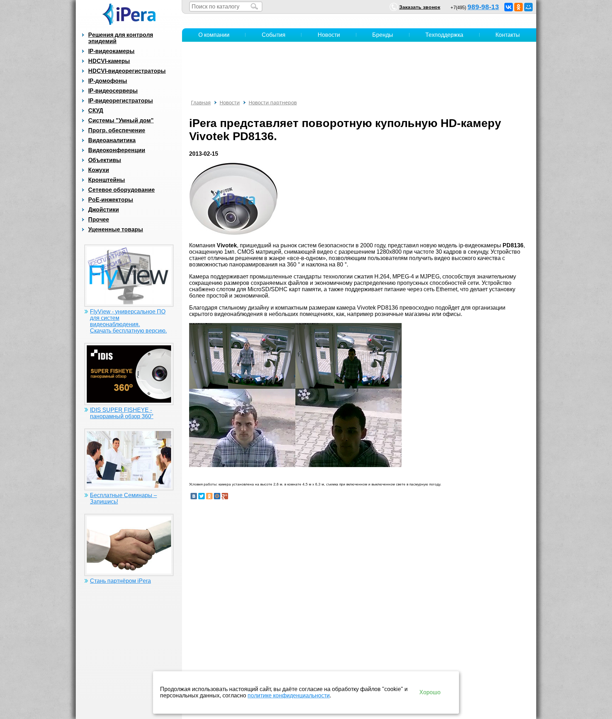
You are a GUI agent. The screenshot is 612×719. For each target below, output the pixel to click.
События (273, 35)
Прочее (98, 220)
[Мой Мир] (528, 7)
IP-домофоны (107, 81)
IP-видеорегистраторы (120, 101)
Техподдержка (444, 35)
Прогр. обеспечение (116, 130)
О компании (214, 35)
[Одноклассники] (518, 7)
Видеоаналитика (112, 140)
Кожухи (98, 170)
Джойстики (103, 210)
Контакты (507, 35)
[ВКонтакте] (508, 7)
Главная (201, 102)
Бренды (382, 35)
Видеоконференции (116, 150)
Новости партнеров (273, 102)
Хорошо (430, 692)
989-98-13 (483, 7)
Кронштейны (106, 180)
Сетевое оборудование (121, 190)
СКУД (95, 111)
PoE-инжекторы (110, 200)
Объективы (104, 160)
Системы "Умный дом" (121, 120)
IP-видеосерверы (113, 91)
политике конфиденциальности (289, 695)
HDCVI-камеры (109, 61)
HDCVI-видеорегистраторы (127, 71)
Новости (329, 35)
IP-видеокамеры (111, 51)
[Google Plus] (225, 496)
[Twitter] (201, 496)
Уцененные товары (115, 229)
